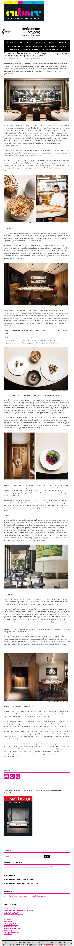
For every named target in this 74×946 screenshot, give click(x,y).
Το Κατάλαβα (61, 945)
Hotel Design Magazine (11, 912)
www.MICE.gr (8, 930)
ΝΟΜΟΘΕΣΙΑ (37, 46)
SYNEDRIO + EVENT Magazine (13, 914)
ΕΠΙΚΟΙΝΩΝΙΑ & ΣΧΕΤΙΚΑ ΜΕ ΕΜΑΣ (52, 50)
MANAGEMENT (41, 42)
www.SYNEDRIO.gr (10, 927)
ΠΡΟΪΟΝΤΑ (63, 46)
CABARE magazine (11, 58)
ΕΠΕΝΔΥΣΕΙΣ (53, 46)
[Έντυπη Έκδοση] (6, 776)
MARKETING (29, 42)
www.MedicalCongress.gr (12, 928)
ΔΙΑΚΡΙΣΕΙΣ (51, 42)
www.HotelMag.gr (10, 923)
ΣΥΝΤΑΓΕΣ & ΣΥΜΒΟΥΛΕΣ (15, 46)
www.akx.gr (8, 934)
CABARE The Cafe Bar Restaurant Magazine (18, 910)
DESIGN (28, 46)
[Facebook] (12, 776)
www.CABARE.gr (9, 921)
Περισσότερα (49, 945)
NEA (45, 46)
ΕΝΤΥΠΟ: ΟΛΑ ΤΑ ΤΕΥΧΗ (30, 50)
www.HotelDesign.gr (11, 925)
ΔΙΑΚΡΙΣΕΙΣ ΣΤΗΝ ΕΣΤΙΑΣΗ (40, 58)
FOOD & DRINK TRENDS (15, 42)
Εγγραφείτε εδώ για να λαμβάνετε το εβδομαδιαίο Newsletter (25, 896)
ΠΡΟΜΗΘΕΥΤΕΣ (15, 50)
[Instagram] (18, 776)
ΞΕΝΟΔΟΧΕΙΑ (62, 42)
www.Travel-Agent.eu (11, 932)
